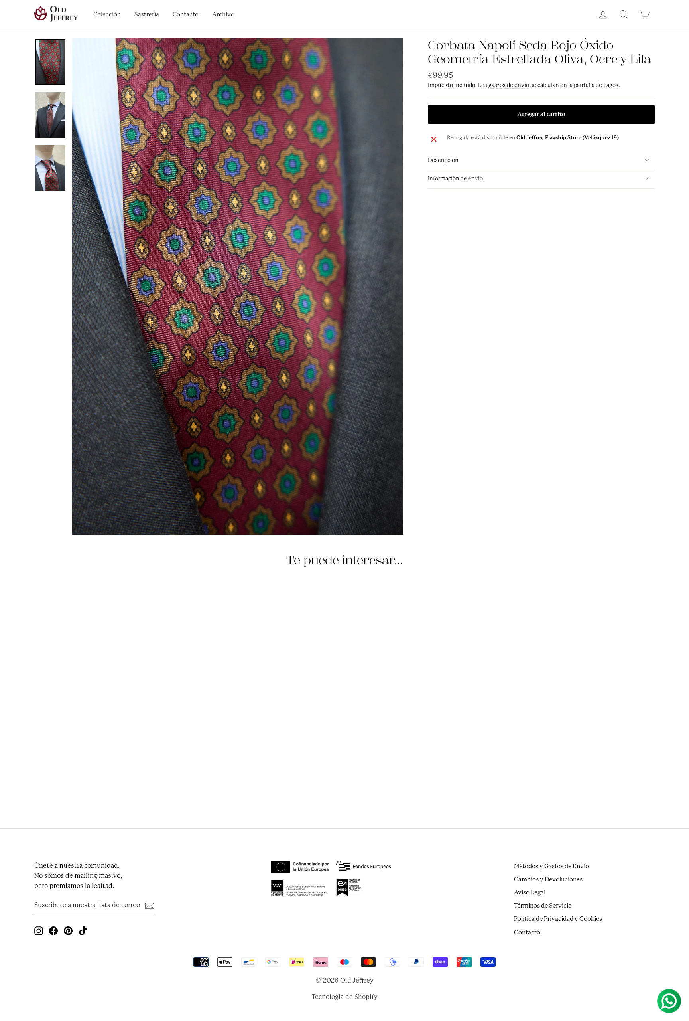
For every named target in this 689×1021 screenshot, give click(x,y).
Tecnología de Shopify (345, 997)
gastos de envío (508, 85)
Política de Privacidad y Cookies (558, 918)
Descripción (443, 160)
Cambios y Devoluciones (548, 879)
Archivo (223, 15)
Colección (107, 15)
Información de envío (455, 178)
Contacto (186, 15)
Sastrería (146, 15)
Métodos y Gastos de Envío (551, 866)
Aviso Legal (529, 892)
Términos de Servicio (543, 905)
